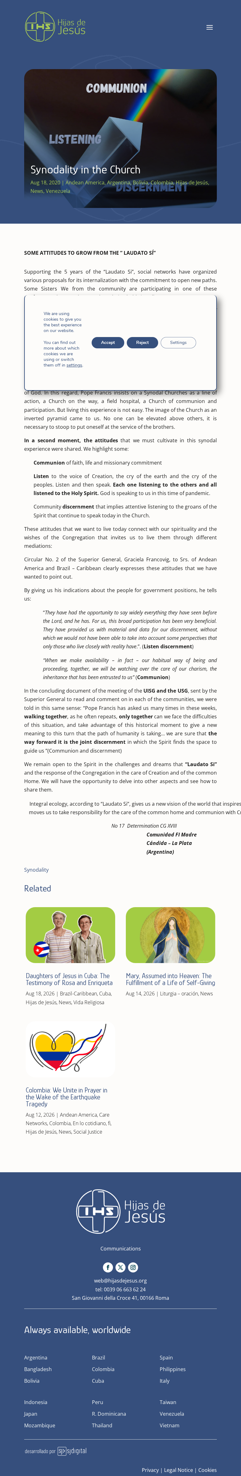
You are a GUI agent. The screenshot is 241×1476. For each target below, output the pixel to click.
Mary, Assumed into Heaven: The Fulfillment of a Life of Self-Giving (170, 979)
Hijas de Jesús (192, 182)
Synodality (36, 869)
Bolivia (140, 182)
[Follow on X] (120, 1267)
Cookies (207, 1470)
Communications (120, 1248)
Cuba (105, 993)
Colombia (162, 182)
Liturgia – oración (179, 993)
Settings (178, 343)
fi (109, 1123)
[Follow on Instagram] (133, 1267)
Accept (108, 343)
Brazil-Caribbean (78, 993)
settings (74, 365)
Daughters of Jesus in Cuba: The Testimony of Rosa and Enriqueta (69, 979)
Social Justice (87, 1131)
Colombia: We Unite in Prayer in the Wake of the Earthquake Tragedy (66, 1097)
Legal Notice (178, 1470)
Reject (142, 343)
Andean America (85, 182)
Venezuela (58, 191)
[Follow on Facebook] (108, 1267)
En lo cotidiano (89, 1123)
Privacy (150, 1470)
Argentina (118, 182)
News (36, 191)
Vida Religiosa (88, 1002)
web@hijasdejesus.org (120, 1280)
